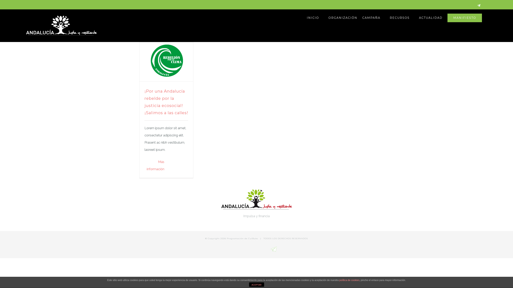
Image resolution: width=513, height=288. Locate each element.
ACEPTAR (256, 285)
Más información (155, 165)
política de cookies (349, 280)
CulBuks (253, 238)
